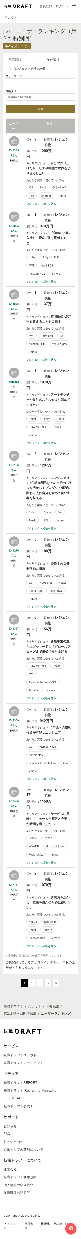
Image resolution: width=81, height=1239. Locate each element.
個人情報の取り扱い (18, 1184)
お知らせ (10, 1126)
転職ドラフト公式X (18, 1106)
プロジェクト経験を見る (41, 203)
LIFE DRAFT (13, 1098)
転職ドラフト (13, 1006)
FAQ (7, 1133)
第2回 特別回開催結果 (20, 1013)
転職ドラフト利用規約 (20, 1177)
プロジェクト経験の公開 (29, 68)
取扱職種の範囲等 (17, 1192)
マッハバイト (11, 1225)
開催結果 (52, 1006)
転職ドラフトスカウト (20, 1055)
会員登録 (46, 6)
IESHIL (45, 1223)
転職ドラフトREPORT (20, 1082)
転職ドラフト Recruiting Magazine (30, 1090)
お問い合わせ (13, 1141)
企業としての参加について (23, 1149)
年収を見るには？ (17, 45)
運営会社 (10, 1169)
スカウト (34, 1006)
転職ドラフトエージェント (23, 1062)
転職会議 (29, 1225)
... (40, 982)
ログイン (62, 6)
